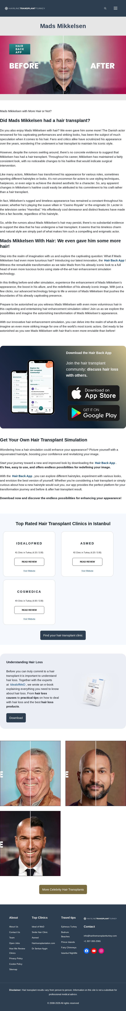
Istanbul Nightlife (69, 953)
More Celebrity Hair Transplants (63, 889)
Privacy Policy (16, 958)
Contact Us (14, 932)
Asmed (35, 937)
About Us (13, 926)
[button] (105, 8)
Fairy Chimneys (68, 947)
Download (16, 717)
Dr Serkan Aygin (39, 948)
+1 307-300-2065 (92, 941)
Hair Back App (114, 260)
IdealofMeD (17, 684)
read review (29, 561)
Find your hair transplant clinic (63, 635)
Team (12, 937)
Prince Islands (68, 942)
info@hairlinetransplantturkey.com (100, 936)
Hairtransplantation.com (43, 943)
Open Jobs (14, 943)
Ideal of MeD (38, 926)
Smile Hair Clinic (40, 932)
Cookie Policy (15, 964)
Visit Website (29, 571)
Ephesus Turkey (69, 926)
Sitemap (13, 969)
